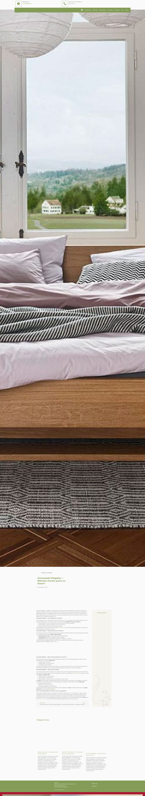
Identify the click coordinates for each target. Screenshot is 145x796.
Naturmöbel (110, 10)
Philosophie (116, 10)
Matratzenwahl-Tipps (77, 673)
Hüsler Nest (95, 10)
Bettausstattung (103, 10)
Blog (122, 10)
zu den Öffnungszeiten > (27, 3)
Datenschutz (94, 783)
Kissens (65, 620)
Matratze (55, 641)
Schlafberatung (88, 10)
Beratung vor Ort (41, 698)
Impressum (94, 786)
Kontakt (126, 10)
